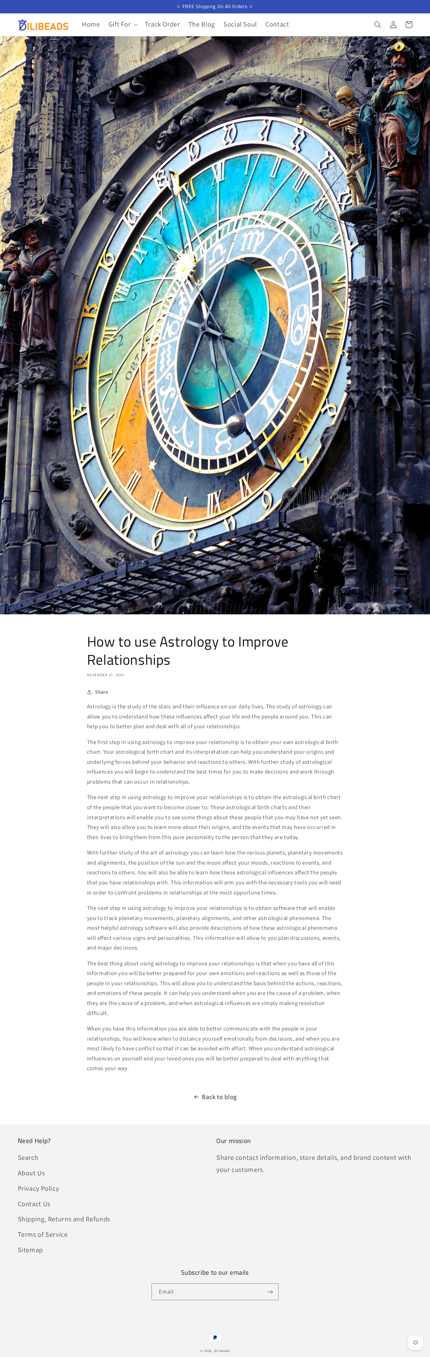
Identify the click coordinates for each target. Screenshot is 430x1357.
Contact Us (34, 1203)
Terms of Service (43, 1234)
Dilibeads (222, 1350)
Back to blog (219, 1097)
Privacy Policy (38, 1188)
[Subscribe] (270, 1291)
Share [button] (101, 692)
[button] (122, 24)
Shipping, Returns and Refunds (64, 1219)
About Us (31, 1173)
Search (28, 1157)
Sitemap (30, 1249)
